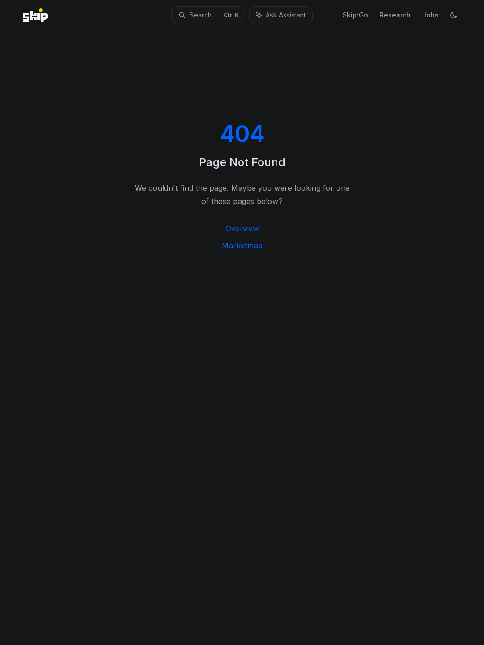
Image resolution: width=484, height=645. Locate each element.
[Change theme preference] (453, 15)
